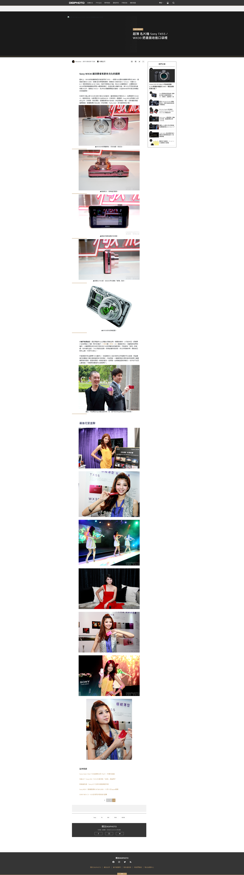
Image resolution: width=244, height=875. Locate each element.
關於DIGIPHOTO (95, 867)
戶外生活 (99, 3)
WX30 (123, 817)
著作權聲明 (117, 867)
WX (108, 817)
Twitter (139, 61)
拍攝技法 (90, 3)
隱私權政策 (127, 867)
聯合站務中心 (149, 867)
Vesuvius (78, 61)
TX (101, 817)
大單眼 (104, 344)
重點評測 (116, 3)
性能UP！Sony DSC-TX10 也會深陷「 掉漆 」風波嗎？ (97, 779)
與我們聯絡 (138, 867)
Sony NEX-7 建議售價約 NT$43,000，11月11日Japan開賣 (98, 789)
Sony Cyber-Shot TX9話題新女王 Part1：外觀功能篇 (97, 774)
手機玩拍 (124, 3)
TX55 (115, 817)
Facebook (131, 61)
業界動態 (107, 3)
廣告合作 (107, 867)
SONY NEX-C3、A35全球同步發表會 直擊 (93, 794)
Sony (95, 817)
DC (117, 344)
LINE (135, 61)
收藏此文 (102, 61)
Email (143, 61)
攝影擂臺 (133, 3)
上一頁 (104, 800)
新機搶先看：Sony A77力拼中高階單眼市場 (94, 784)
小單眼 (110, 344)
